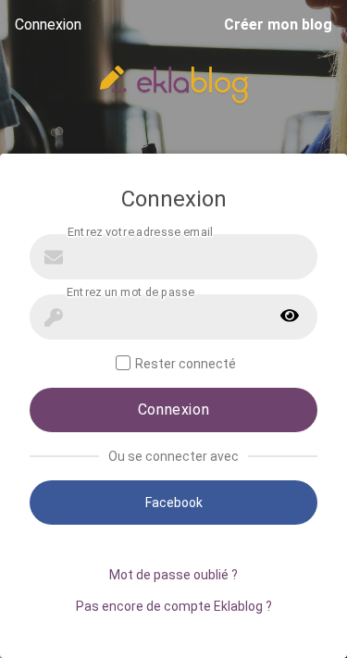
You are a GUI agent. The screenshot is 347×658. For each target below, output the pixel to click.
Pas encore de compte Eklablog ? (174, 606)
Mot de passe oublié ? (173, 574)
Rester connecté (185, 363)
